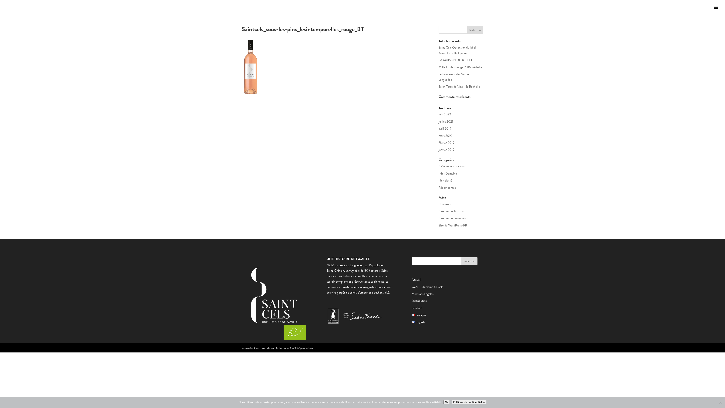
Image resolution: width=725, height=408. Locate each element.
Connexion (445, 204)
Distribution (419, 300)
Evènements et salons (452, 166)
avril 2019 (445, 128)
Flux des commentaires (453, 218)
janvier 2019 (446, 149)
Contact (417, 308)
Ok (446, 402)
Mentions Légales (422, 293)
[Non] (720, 403)
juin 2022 (445, 114)
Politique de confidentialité (469, 402)
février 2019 (446, 142)
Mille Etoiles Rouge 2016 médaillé (460, 67)
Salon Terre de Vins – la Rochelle (459, 86)
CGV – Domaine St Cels (427, 286)
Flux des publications (452, 211)
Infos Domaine (448, 173)
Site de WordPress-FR (453, 225)
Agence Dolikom (305, 348)
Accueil (416, 279)
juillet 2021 (446, 121)
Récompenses (447, 187)
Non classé (445, 180)
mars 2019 (445, 135)
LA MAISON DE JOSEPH (456, 60)
